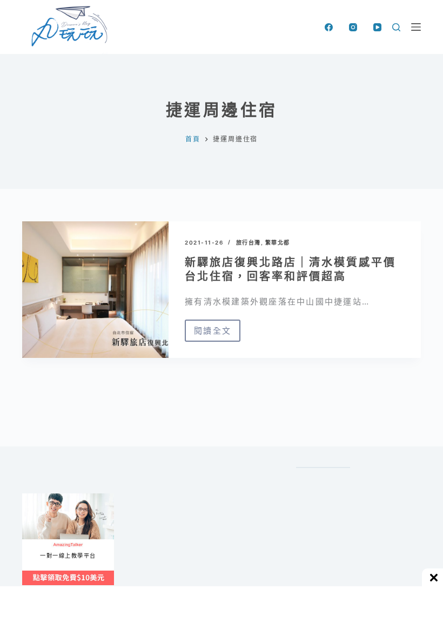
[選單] (416, 27)
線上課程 (32, 498)
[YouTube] (377, 27)
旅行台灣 (248, 242)
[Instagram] (353, 27)
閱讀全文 (212, 334)
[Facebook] (329, 27)
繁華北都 (277, 242)
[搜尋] (396, 27)
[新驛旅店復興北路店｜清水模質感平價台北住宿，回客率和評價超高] (95, 289)
